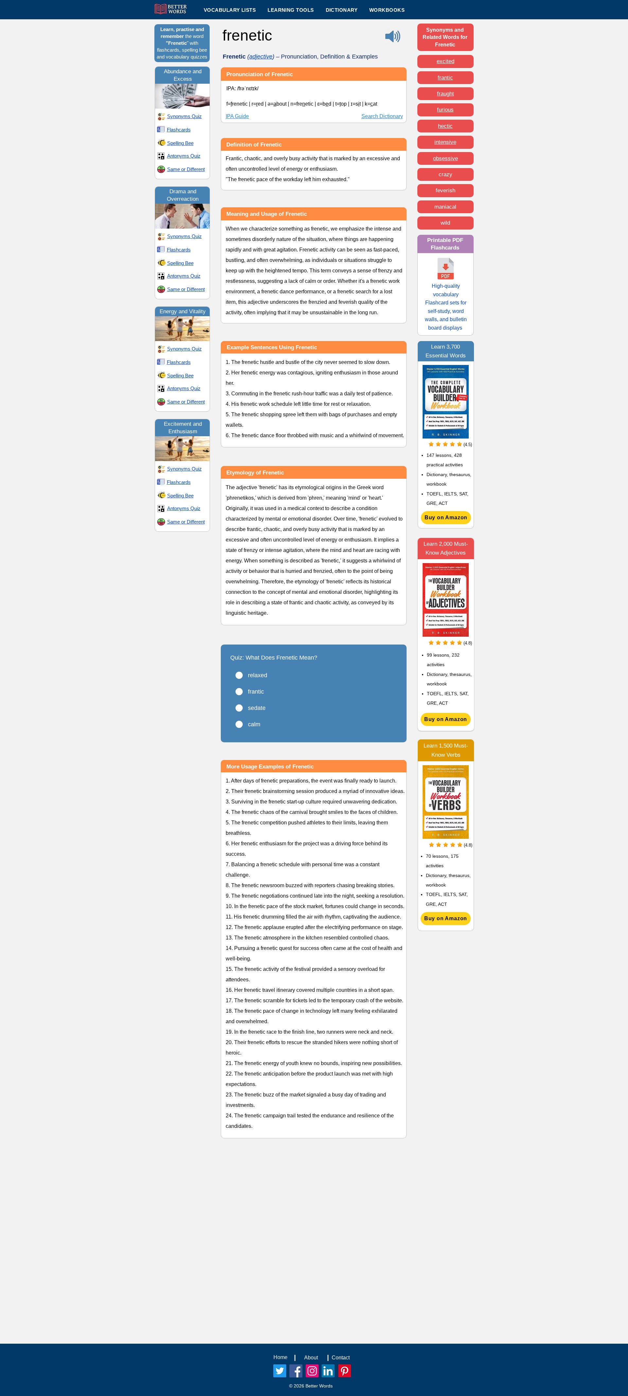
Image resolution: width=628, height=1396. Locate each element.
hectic (445, 126)
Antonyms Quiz (184, 156)
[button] (291, 10)
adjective (260, 56)
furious (445, 110)
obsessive (445, 158)
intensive (445, 142)
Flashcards (179, 129)
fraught (445, 94)
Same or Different (186, 169)
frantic (445, 78)
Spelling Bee (180, 143)
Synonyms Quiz (184, 116)
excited (445, 61)
